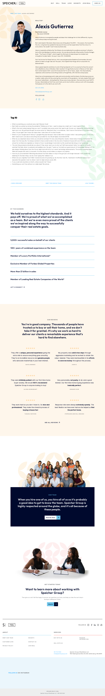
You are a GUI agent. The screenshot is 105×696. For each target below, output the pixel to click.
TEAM (64, 3)
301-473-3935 (39, 88)
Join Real (31, 645)
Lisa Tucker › (89, 183)
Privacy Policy (8, 645)
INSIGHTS (77, 3)
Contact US (32, 641)
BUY (52, 3)
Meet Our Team (8, 637)
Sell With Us (58, 643)
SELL (58, 3)
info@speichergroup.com (60, 653)
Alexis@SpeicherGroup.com (43, 91)
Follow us (13, 673)
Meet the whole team (53, 183)
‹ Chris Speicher (16, 183)
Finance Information (84, 638)
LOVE (70, 3)
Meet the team (15, 13)
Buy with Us (58, 637)
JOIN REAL (86, 3)
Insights (31, 637)
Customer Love (8, 641)
